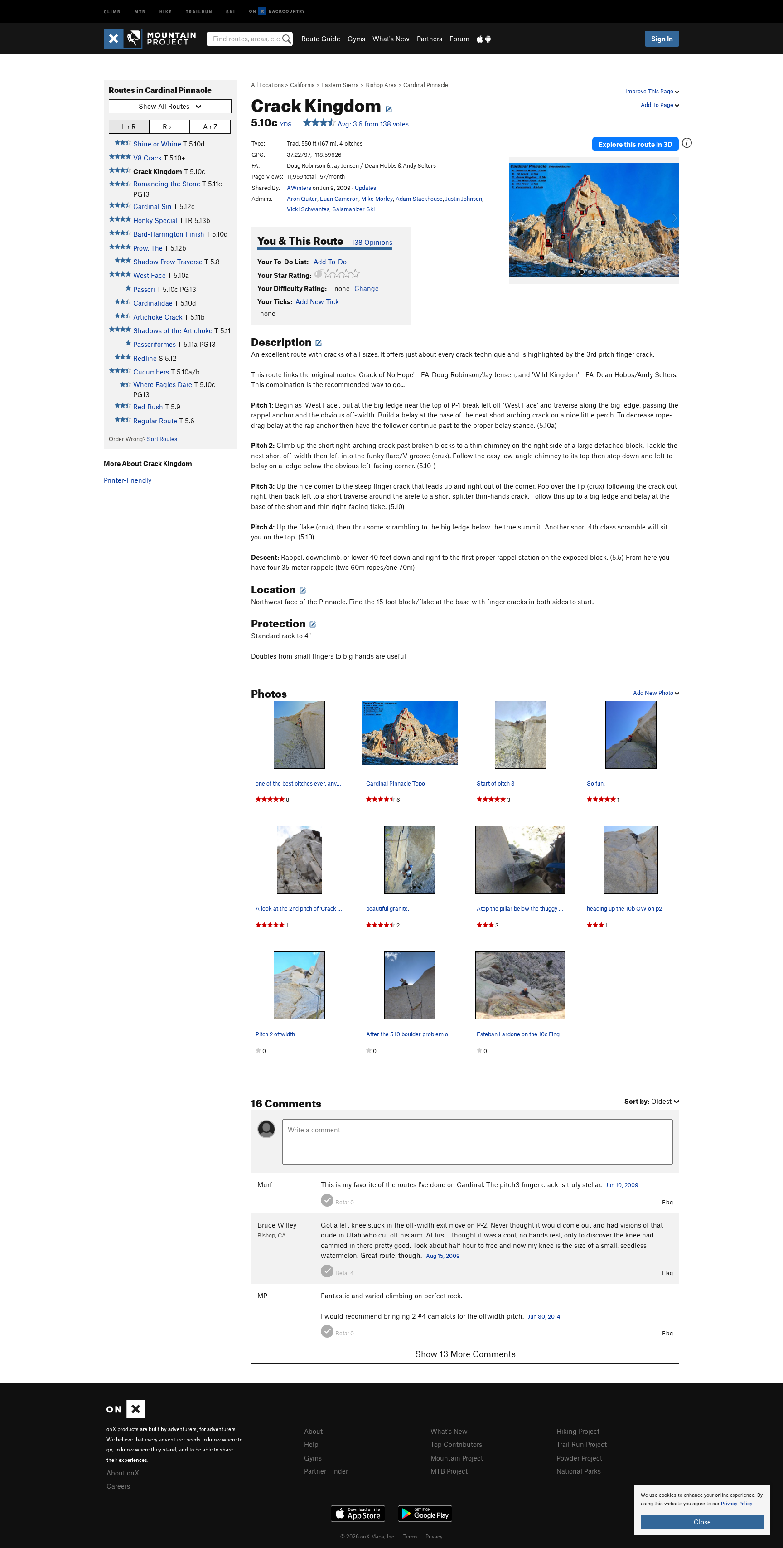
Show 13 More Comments (465, 1354)
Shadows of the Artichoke (173, 330)
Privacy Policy (736, 1504)
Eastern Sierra (340, 84)
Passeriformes (154, 344)
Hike (166, 11)
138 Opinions (372, 242)
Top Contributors (456, 1444)
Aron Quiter (302, 198)
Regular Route (155, 421)
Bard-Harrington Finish (168, 234)
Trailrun (199, 11)
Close (702, 1522)
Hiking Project (577, 1431)
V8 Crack (147, 158)
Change (366, 288)
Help (311, 1444)
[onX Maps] (125, 1416)
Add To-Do (330, 261)
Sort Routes (162, 438)
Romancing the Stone (166, 184)
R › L (170, 126)
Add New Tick (317, 301)
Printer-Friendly (127, 480)
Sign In (662, 38)
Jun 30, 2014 (544, 1316)
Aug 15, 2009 (443, 1255)
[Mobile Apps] (484, 38)
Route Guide (320, 38)
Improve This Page (650, 91)
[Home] (154, 39)
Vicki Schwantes (308, 209)
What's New (391, 38)
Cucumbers (151, 372)
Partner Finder (326, 1471)
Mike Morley (377, 198)
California (302, 84)
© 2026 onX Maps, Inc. (368, 1536)
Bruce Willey (276, 1225)
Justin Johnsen (463, 198)
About (313, 1431)
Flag (667, 1202)
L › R (129, 126)
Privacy (434, 1536)
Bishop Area (381, 84)
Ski (231, 11)
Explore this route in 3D (635, 144)
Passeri (144, 289)
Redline (145, 358)
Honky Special (155, 220)
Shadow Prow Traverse (168, 261)
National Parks (578, 1471)
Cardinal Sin (152, 206)
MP (262, 1295)
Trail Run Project (581, 1444)
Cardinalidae (153, 303)
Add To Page (658, 104)
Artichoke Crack (158, 317)
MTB (140, 11)
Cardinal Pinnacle (425, 84)
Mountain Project (456, 1458)
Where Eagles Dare (162, 384)
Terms (410, 1536)
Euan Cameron (339, 198)
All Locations (267, 84)
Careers (118, 1486)
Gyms (356, 38)
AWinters (299, 187)
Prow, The (148, 248)
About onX (122, 1473)
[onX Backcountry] (277, 11)
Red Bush (148, 407)
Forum (459, 38)
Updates (365, 187)
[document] (702, 1510)
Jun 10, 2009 (622, 1185)
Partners (429, 38)
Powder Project (579, 1458)
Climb (112, 11)
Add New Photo (654, 692)
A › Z (210, 126)
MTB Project (449, 1471)
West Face (149, 275)
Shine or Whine (157, 144)
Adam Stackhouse (419, 198)
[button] (518, 220)
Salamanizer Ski (353, 209)
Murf (264, 1184)
